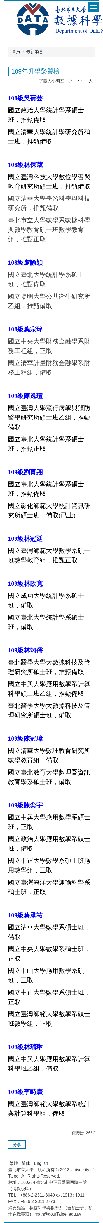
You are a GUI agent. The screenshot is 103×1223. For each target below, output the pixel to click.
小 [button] (70, 81)
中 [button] (80, 81)
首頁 (16, 51)
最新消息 (34, 51)
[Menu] (93, 7)
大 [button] (90, 81)
